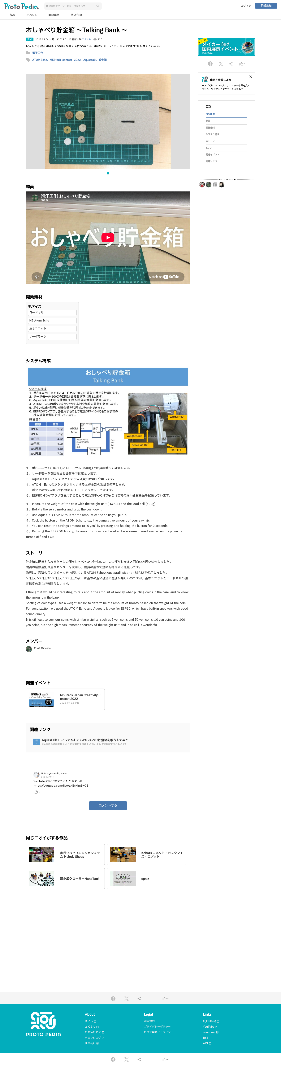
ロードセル (36, 312)
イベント (31, 15)
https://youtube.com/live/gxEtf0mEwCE (60, 786)
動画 (208, 121)
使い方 (76, 15)
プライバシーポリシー (157, 1027)
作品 (12, 15)
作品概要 (210, 114)
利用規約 (149, 1021)
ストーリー (211, 141)
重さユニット (37, 328)
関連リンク (211, 161)
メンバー (210, 148)
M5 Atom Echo (39, 320)
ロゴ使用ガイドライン (157, 1032)
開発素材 (54, 15)
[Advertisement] (108, 929)
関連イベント (212, 154)
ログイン (245, 6)
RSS (205, 1038)
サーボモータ (37, 336)
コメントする (108, 805)
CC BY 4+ (86, 39)
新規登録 (266, 6)
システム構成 (212, 134)
